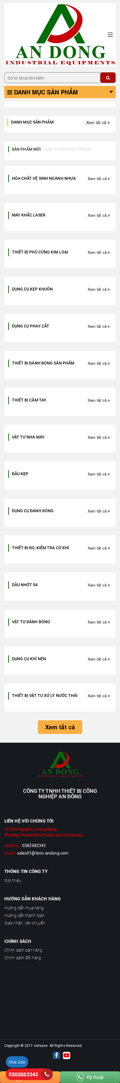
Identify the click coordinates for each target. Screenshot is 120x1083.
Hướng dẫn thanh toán (24, 915)
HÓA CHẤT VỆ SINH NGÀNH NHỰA (44, 178)
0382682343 (23, 1074)
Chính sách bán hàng (23, 950)
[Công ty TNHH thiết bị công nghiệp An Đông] (60, 34)
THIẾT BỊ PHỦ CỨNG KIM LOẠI (40, 252)
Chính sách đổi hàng (22, 957)
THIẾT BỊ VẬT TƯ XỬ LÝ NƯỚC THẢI (45, 695)
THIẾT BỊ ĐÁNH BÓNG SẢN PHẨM (43, 363)
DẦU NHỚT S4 (25, 584)
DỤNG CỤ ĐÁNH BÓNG (33, 510)
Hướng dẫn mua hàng (24, 908)
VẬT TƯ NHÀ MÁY (28, 437)
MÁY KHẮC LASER (28, 215)
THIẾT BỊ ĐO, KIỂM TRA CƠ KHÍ (40, 547)
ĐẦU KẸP (20, 473)
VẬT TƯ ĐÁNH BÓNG (31, 621)
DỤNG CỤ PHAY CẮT (31, 326)
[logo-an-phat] (60, 764)
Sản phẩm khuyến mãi (68, 149)
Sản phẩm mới (26, 149)
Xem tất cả (96, 122)
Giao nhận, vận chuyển (24, 923)
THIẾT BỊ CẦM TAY (29, 400)
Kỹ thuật (95, 1077)
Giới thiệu (12, 880)
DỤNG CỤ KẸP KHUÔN (32, 289)
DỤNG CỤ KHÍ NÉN (29, 658)
